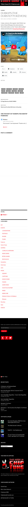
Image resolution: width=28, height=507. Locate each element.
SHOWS (4, 236)
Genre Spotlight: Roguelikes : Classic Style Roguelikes (13, 394)
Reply (6, 127)
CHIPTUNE (5, 276)
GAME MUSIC (5, 284)
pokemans (4, 92)
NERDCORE (5, 293)
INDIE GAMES (5, 253)
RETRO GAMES (6, 256)
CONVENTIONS (6, 230)
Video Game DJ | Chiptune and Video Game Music (11, 4)
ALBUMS (4, 273)
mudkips (14, 90)
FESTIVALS (4, 233)
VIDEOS (3, 307)
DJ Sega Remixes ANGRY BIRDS (8, 100)
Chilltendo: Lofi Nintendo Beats (8, 386)
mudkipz (20, 90)
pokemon (11, 92)
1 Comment (14, 18)
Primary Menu (26, 4)
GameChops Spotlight (7, 287)
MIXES (3, 290)
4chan (3, 88)
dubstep (21, 88)
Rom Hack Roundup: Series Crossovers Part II (12, 390)
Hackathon (3, 262)
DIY (2, 225)
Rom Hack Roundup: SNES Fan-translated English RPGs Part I (17, 421)
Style (2, 304)
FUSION (4, 282)
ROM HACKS (5, 259)
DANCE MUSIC (6, 279)
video (21, 92)
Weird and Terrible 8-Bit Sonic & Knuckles (11, 106)
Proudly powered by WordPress (7, 505)
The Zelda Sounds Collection (15, 425)
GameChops (4, 486)
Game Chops (4, 245)
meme (3, 90)
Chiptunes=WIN (5, 492)
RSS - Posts (4, 376)
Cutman (9, 18)
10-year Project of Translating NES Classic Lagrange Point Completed (16, 435)
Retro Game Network (6, 489)
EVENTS (3, 227)
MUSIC (2, 270)
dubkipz (15, 88)
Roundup (3, 302)
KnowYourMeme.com (19, 28)
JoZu (2, 267)
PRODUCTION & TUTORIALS (9, 296)
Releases (4, 299)
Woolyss (5, 119)
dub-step (9, 88)
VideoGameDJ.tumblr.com (7, 495)
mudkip (8, 90)
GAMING (3, 10)
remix (17, 92)
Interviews (3, 265)
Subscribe (4, 331)
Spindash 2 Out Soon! (6, 403)
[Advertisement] (14, 195)
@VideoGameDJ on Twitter (7, 498)
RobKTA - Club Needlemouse (15, 430)
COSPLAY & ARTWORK (8, 250)
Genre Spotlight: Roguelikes (7, 399)
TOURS (4, 239)
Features (3, 242)
